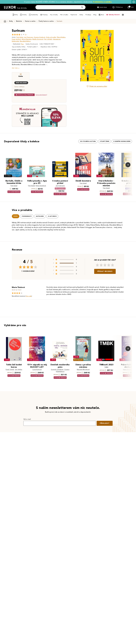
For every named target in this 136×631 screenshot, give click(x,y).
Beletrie (19, 21)
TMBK (106, 367)
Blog (94, 14)
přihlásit (104, 423)
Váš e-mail (27, 419)
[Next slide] (119, 55)
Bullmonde (15, 41)
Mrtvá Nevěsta (26, 39)
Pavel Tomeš (10, 369)
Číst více (15, 68)
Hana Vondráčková (129, 369)
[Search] (82, 7)
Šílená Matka (61, 37)
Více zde (29, 296)
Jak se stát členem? (41, 95)
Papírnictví (74, 14)
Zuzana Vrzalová (39, 37)
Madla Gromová (37, 39)
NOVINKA (8, 176)
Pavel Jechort (16, 39)
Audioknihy (34, 14)
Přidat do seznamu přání (98, 86)
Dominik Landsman (57, 369)
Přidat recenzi (105, 271)
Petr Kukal (19, 37)
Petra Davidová (41, 186)
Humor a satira (30, 21)
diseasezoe (56, 39)
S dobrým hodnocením (121, 141)
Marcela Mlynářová (83, 369)
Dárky (81, 14)
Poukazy (45, 14)
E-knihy (24, 14)
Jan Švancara (28, 37)
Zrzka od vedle (51, 37)
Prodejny (88, 14)
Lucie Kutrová (37, 369)
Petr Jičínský (48, 39)
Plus (22, 44)
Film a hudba (64, 14)
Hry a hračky (54, 14)
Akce (102, 14)
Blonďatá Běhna (25, 41)
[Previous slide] (74, 55)
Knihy (16, 14)
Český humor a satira (46, 21)
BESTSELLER (78, 360)
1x (25, 34)
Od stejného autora (88, 141)
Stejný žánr (104, 141)
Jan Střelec (18, 369)
